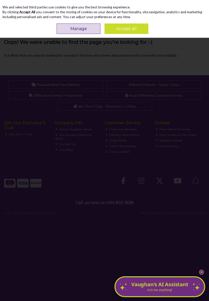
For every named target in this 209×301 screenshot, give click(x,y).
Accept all (126, 28)
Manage (78, 28)
